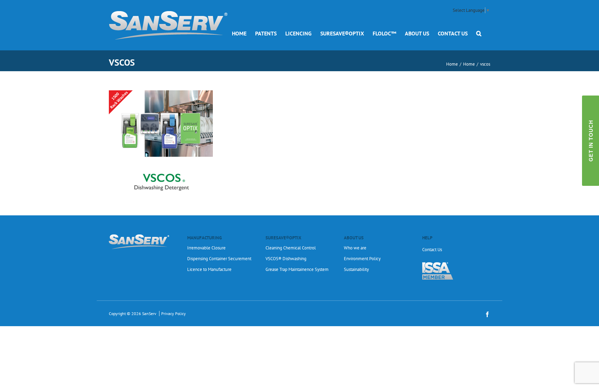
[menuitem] (239, 33)
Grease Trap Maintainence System (297, 269)
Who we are (355, 248)
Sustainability (356, 269)
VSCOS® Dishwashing (286, 259)
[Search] (478, 33)
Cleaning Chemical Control (291, 248)
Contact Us (432, 250)
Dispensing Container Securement (219, 259)
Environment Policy (362, 259)
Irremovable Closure (206, 248)
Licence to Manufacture (209, 269)
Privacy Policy (173, 313)
